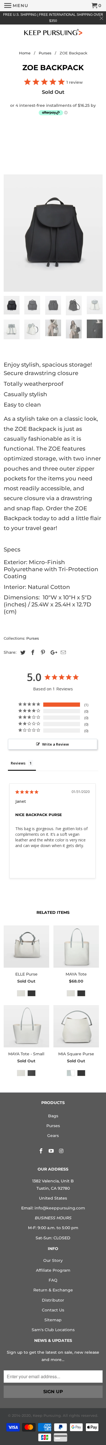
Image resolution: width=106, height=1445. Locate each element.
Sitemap (53, 1319)
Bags (53, 1115)
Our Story (53, 1260)
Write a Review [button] (55, 744)
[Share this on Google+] (52, 653)
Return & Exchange (53, 1290)
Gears (53, 1135)
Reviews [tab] (18, 763)
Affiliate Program (53, 1270)
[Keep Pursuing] (53, 32)
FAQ (53, 1280)
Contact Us (53, 1310)
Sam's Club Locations (53, 1329)
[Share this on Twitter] (22, 653)
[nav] (16, 5)
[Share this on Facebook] (31, 653)
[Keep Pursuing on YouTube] (52, 1151)
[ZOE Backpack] (53, 233)
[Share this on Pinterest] (42, 653)
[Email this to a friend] (62, 653)
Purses (32, 638)
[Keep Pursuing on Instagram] (62, 1151)
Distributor (53, 1300)
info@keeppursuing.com (59, 1208)
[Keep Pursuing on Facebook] (41, 1151)
